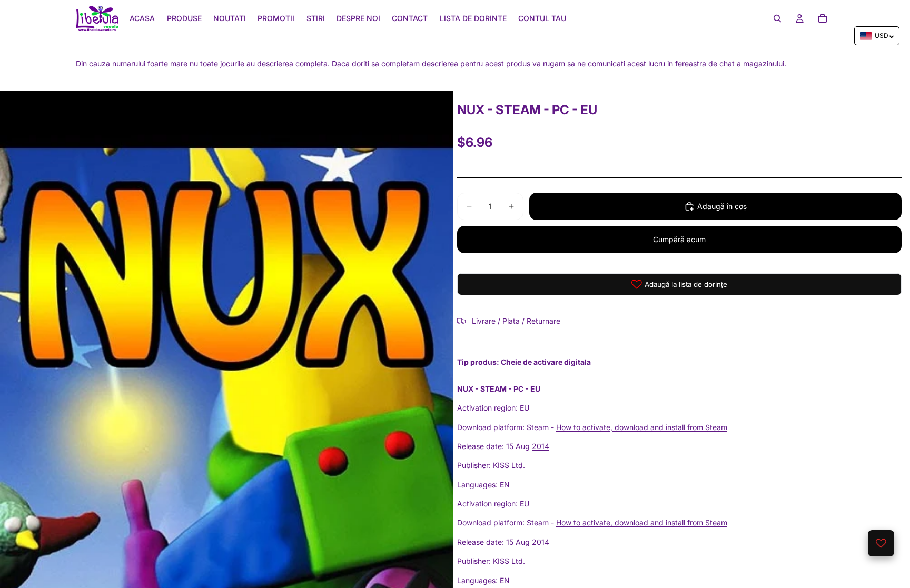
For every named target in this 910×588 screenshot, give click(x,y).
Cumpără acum (679, 239)
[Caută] (777, 18)
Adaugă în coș (722, 206)
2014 (540, 446)
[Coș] (822, 18)
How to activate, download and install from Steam (641, 427)
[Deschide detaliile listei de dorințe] (881, 543)
